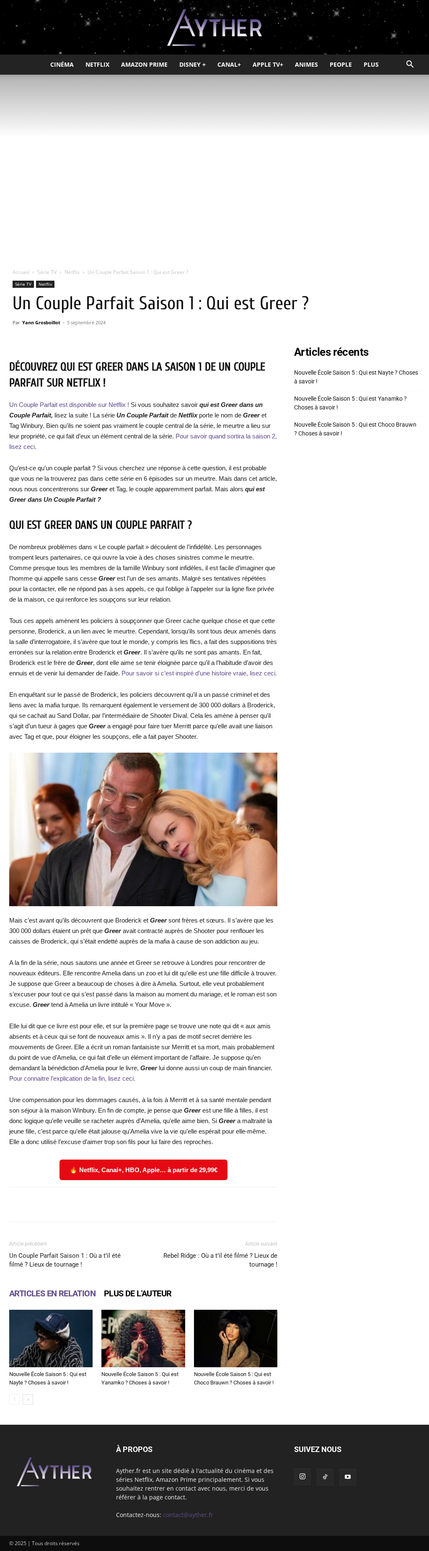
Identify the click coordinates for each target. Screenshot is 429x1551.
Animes (306, 64)
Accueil (21, 272)
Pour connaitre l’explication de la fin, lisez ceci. (72, 1078)
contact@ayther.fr (188, 1515)
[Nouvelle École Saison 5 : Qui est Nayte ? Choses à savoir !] (51, 1338)
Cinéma (62, 64)
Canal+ (229, 64)
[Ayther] (214, 28)
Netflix (97, 64)
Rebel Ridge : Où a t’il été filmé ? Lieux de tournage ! (220, 1260)
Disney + (192, 64)
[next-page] (28, 1399)
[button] (410, 65)
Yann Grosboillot (41, 322)
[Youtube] (347, 1477)
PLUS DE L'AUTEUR (137, 1293)
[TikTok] (325, 1477)
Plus (371, 64)
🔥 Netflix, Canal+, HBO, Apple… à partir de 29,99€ (143, 1169)
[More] (261, 1204)
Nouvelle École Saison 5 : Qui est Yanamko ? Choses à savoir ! (350, 403)
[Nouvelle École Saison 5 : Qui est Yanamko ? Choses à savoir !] (143, 1338)
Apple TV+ (268, 64)
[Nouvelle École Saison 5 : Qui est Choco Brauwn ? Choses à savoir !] (235, 1338)
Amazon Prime (144, 64)
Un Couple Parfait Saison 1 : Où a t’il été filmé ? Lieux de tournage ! (65, 1260)
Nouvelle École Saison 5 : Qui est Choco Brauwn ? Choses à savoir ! (355, 429)
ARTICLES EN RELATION (52, 1293)
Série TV (47, 272)
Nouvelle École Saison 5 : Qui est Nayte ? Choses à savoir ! (356, 377)
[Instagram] (302, 1476)
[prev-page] (14, 1399)
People (341, 64)
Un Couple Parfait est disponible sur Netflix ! (69, 404)
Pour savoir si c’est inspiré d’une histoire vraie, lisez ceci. (199, 673)
